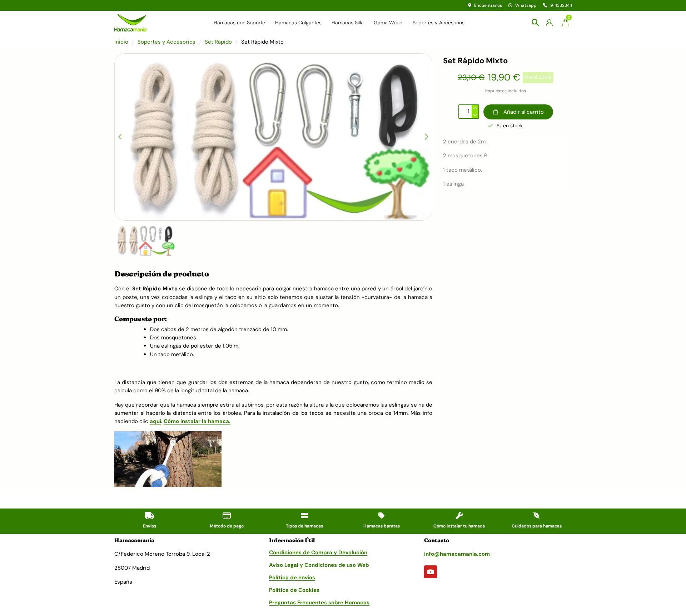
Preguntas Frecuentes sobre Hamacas (319, 602)
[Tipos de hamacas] (304, 515)
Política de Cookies (294, 590)
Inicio (121, 41)
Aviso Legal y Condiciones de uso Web (319, 565)
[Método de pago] (226, 515)
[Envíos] (149, 515)
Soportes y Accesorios (438, 22)
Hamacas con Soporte (239, 22)
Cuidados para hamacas (537, 526)
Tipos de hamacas (304, 526)
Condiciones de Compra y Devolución (318, 552)
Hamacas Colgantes (298, 22)
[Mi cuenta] (549, 22)
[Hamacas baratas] (381, 515)
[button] (535, 23)
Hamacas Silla (348, 22)
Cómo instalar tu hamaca (459, 526)
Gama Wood (388, 22)
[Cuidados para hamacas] (536, 515)
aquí (155, 421)
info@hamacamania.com (457, 554)
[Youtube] (430, 571)
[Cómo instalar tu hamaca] (459, 515)
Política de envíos (292, 577)
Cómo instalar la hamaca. (197, 421)
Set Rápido (218, 41)
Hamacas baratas (381, 526)
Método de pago (227, 526)
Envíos (149, 526)
